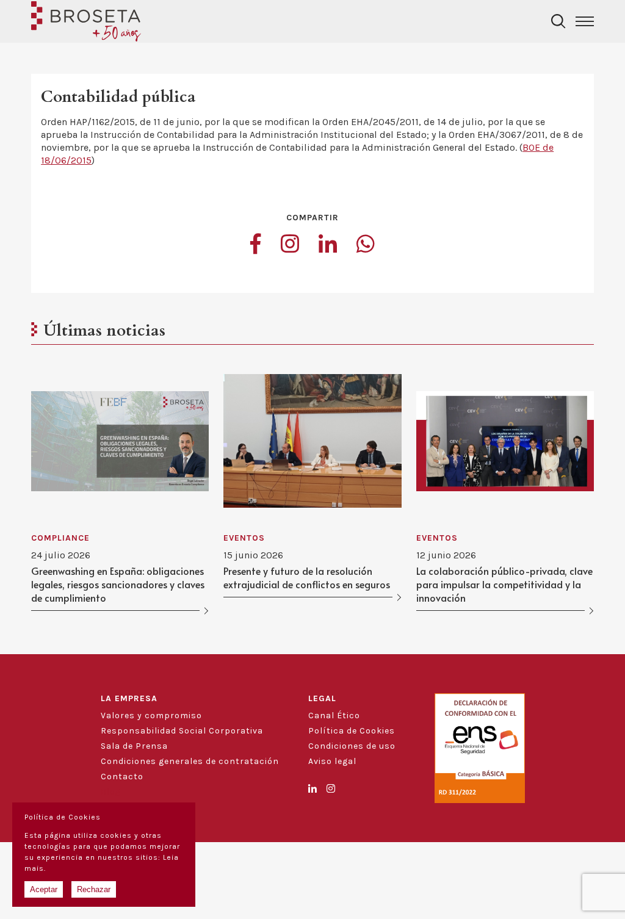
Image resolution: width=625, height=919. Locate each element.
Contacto (122, 776)
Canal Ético (334, 715)
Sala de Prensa (134, 746)
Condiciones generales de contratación (190, 761)
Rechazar (93, 889)
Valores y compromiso (151, 715)
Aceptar (43, 889)
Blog (111, 792)
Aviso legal (332, 761)
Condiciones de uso (352, 746)
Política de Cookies (351, 731)
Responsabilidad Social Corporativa (182, 731)
